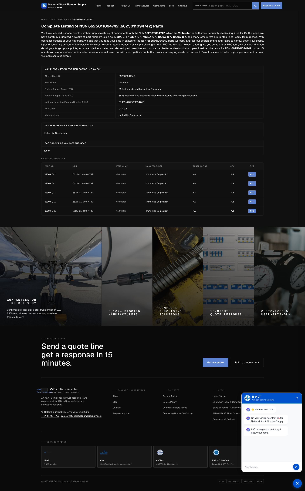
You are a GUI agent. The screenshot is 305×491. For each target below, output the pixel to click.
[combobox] (230, 5)
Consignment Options (223, 419)
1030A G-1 (50, 174)
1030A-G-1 (50, 192)
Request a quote (121, 413)
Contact (117, 407)
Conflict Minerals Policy (175, 407)
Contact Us (159, 5)
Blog (171, 5)
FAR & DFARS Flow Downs (226, 413)
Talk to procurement (247, 362)
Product (110, 5)
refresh (296, 398)
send (296, 467)
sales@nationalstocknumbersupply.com (81, 415)
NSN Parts (63, 19)
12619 (47, 150)
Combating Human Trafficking (178, 413)
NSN (53, 19)
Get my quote (215, 362)
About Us (126, 5)
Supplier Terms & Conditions (227, 407)
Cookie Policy (170, 401)
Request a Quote (271, 5)
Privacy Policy (170, 396)
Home (98, 5)
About (116, 396)
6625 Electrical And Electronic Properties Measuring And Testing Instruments (158, 95)
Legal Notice (219, 396)
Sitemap (182, 5)
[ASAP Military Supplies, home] (63, 6)
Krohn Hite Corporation (130, 115)
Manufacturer (142, 5)
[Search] (255, 5)
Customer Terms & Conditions (228, 401)
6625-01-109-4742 (83, 174)
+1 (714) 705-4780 (50, 415)
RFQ (252, 174)
